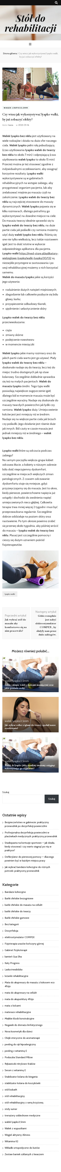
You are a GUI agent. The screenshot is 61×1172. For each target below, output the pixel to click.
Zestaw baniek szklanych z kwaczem (24, 1154)
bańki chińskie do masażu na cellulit (23, 904)
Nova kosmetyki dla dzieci (18, 1031)
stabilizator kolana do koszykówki (22, 1083)
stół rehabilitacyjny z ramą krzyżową (24, 1102)
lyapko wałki (10, 594)
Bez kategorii (12, 924)
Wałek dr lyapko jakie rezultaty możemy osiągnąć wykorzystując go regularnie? (30, 767)
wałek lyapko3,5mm (16, 108)
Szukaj (5, 792)
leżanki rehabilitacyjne (16, 975)
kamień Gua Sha (13, 956)
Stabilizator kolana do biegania (21, 1076)
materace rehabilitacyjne (18, 1012)
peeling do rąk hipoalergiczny (20, 1044)
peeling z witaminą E (16, 1050)
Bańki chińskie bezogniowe (19, 898)
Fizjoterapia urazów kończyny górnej (24, 943)
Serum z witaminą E (15, 1070)
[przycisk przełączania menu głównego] (30, 44)
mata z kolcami (13, 1005)
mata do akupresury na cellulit (21, 992)
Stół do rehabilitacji (30, 23)
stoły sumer (11, 1109)
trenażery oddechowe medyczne (22, 1115)
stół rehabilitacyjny (15, 1096)
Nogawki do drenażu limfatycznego (24, 1025)
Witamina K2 (11, 1141)
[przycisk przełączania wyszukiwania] (56, 2)
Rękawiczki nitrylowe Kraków (20, 1063)
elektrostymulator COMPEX (19, 937)
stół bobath (11, 1089)
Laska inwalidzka (13, 969)
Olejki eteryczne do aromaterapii (22, 1037)
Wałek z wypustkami (15, 1128)
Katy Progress (12, 963)
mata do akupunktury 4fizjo (19, 999)
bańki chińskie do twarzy (18, 911)
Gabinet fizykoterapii (16, 950)
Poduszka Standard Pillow (19, 1057)
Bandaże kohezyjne (15, 891)
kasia (10, 125)
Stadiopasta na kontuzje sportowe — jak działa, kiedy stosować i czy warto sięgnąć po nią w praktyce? (30, 846)
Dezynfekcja (11, 930)
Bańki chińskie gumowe (17, 917)
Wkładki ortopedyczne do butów (22, 1147)
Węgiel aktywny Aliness (17, 1134)
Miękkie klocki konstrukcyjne (19, 1018)
